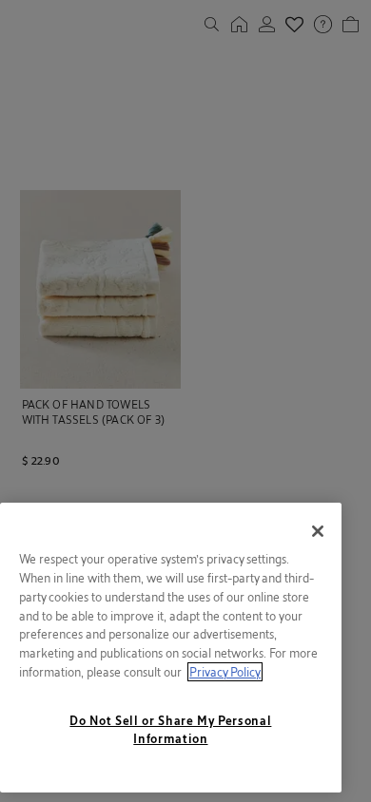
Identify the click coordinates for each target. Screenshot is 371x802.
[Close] (318, 531)
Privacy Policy (225, 671)
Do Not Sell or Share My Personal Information (170, 729)
